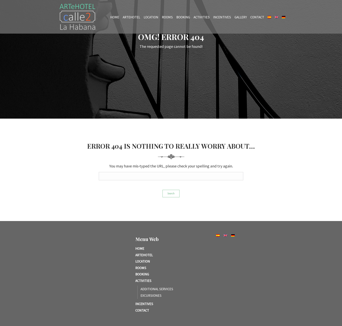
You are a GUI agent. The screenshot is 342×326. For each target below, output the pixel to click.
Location (151, 17)
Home (114, 17)
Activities (202, 17)
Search (171, 193)
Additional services (157, 289)
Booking (183, 17)
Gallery (241, 17)
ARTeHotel (131, 17)
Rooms (167, 17)
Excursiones (151, 295)
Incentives (222, 17)
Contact (257, 17)
